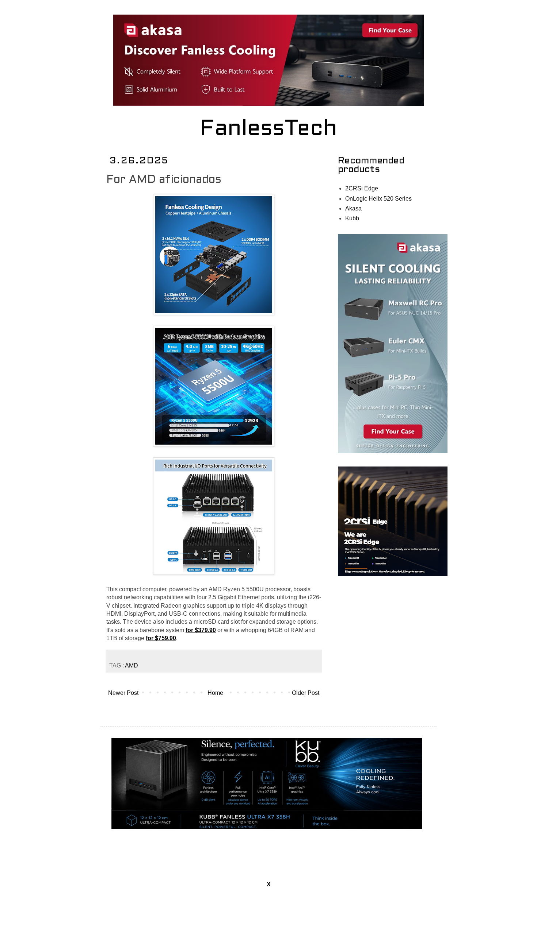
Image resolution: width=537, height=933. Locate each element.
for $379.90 (201, 630)
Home (215, 693)
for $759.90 (161, 638)
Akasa (353, 208)
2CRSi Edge (361, 188)
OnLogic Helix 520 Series (378, 198)
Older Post (305, 693)
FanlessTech (268, 129)
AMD (131, 665)
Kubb (352, 218)
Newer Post (123, 693)
